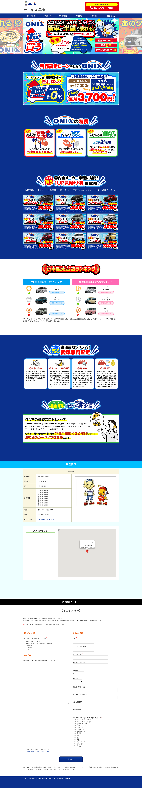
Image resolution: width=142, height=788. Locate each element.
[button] (87, 551)
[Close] (92, 542)
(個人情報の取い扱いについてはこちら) (38, 751)
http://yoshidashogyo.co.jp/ (46, 519)
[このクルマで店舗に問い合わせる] (38, 211)
